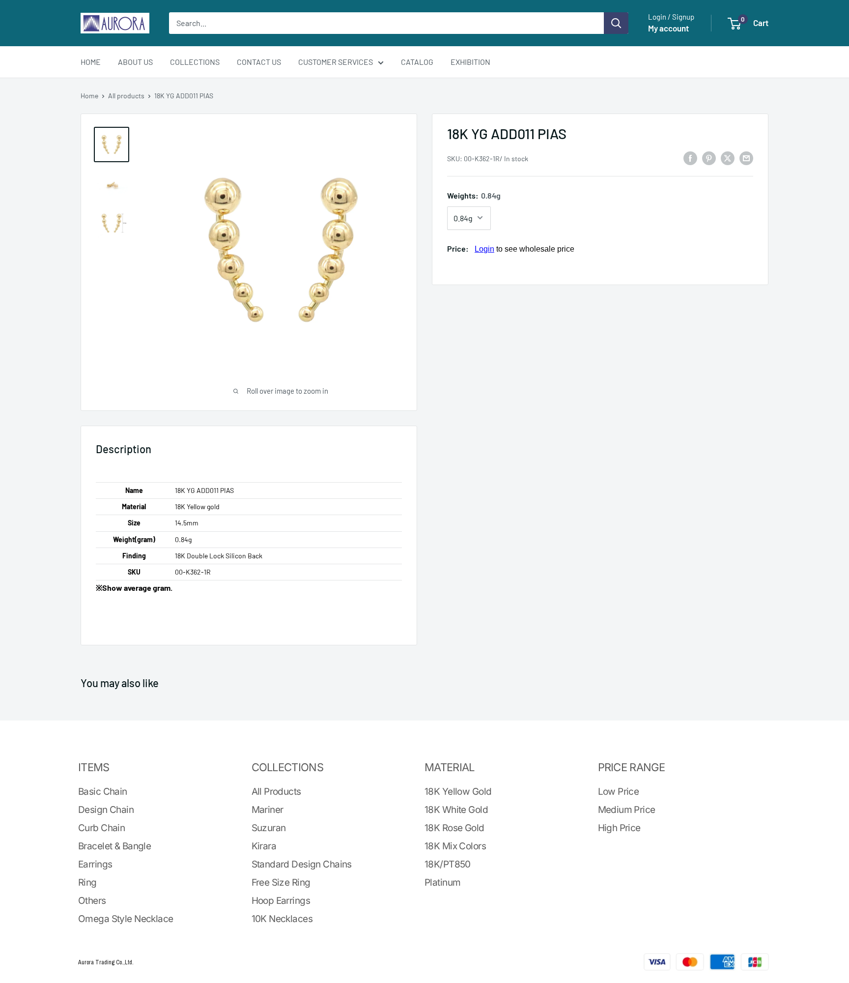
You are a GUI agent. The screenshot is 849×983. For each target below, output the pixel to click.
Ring (87, 882)
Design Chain (106, 809)
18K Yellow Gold (457, 791)
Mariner (267, 809)
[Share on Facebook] (690, 157)
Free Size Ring (281, 882)
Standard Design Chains (302, 864)
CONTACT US (259, 61)
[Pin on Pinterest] (709, 157)
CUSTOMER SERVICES (335, 61)
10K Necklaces (282, 919)
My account (668, 28)
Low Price (618, 791)
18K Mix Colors (455, 846)
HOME (91, 61)
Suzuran (269, 828)
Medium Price (626, 809)
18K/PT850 (447, 864)
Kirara (264, 846)
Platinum (442, 882)
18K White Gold (456, 809)
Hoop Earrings (281, 900)
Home (89, 95)
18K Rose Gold (454, 828)
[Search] (616, 23)
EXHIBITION (470, 61)
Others (92, 900)
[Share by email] (746, 157)
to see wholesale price (524, 248)
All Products (276, 791)
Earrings (95, 864)
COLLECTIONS (195, 61)
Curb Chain (101, 828)
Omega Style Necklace (125, 919)
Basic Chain (102, 791)
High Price (619, 828)
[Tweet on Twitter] (728, 157)
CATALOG (417, 61)
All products (126, 95)
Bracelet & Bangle (114, 846)
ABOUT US (135, 61)
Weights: (474, 195)
